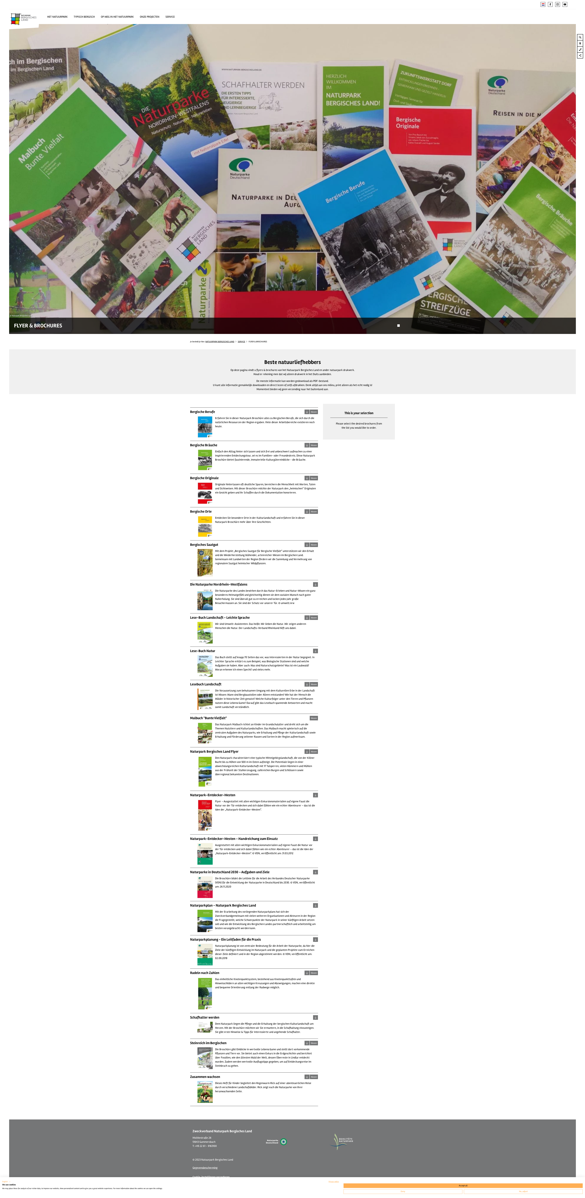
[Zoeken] (580, 37)
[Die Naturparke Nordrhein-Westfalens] (315, 584)
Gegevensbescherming (205, 1167)
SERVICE (241, 341)
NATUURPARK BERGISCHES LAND (219, 341)
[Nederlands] (543, 4)
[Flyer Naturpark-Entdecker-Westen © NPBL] (315, 795)
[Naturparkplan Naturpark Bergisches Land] (315, 905)
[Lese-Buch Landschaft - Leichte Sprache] (307, 617)
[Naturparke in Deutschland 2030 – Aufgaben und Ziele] (315, 872)
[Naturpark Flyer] (307, 751)
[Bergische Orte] (307, 511)
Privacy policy (334, 1181)
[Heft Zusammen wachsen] (307, 1076)
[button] (550, 4)
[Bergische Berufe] (307, 411)
